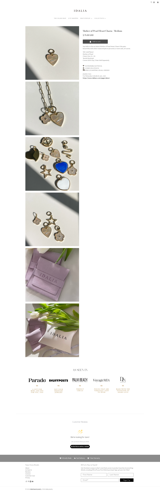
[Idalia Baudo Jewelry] (80, 10)
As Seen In (28, 470)
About (27, 468)
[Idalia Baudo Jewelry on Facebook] (26, 482)
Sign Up (126, 480)
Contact (28, 474)
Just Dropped (73, 18)
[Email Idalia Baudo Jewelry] (32, 482)
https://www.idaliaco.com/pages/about (96, 78)
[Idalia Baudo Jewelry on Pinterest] (28, 482)
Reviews (28, 472)
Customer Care (30, 476)
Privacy (27, 478)
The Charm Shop (60, 18)
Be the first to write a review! (80, 446)
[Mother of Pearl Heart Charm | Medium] (52, 53)
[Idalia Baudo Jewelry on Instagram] (30, 482)
